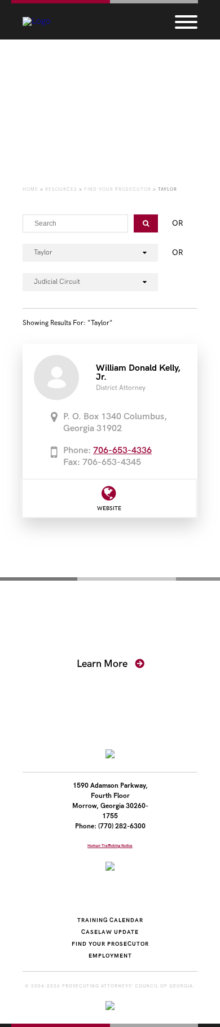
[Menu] (186, 21)
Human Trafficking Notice (110, 846)
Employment (110, 956)
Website (109, 508)
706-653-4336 (122, 450)
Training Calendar (110, 920)
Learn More (103, 664)
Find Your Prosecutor (110, 944)
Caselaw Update (110, 932)
